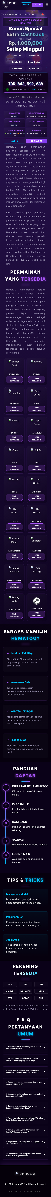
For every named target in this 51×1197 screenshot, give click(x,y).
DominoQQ (11, 341)
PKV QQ (21, 190)
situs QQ (24, 259)
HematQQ (11, 146)
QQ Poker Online (23, 224)
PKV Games (25, 293)
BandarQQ (39, 174)
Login (26, 5)
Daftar (37, 5)
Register (37, 141)
